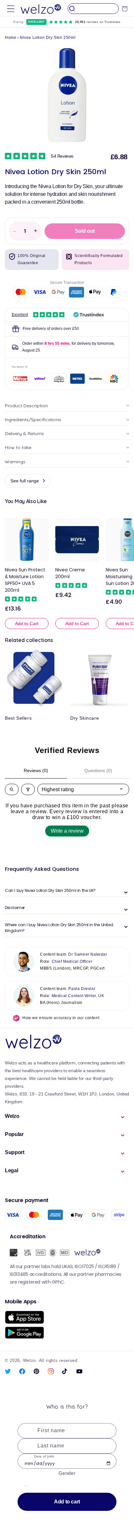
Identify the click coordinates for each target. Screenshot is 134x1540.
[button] (11, 8)
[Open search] (12, 789)
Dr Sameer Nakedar (87, 954)
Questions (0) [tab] (98, 770)
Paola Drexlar (81, 988)
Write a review (67, 831)
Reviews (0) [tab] (36, 770)
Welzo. (30, 1360)
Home (10, 37)
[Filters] (28, 789)
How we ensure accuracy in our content (60, 1018)
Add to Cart (26, 623)
